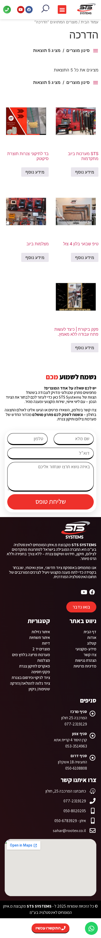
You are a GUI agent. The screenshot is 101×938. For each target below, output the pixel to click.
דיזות (46, 643)
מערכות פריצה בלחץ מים (31, 654)
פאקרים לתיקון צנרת (34, 666)
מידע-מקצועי (86, 649)
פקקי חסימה (40, 672)
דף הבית (90, 632)
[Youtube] (20, 9)
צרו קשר (90, 654)
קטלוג (91, 643)
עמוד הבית (89, 22)
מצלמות (43, 660)
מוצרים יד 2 (41, 649)
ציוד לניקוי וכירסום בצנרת (31, 677)
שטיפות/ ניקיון (39, 689)
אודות (91, 637)
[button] (62, 9)
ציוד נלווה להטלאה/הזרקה (30, 683)
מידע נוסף (84, 172)
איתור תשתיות (39, 637)
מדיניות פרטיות (85, 666)
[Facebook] (29, 9)
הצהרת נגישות (85, 660)
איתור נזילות (41, 632)
